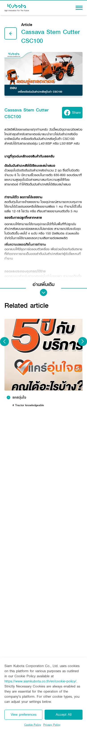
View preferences (23, 714)
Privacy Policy (51, 725)
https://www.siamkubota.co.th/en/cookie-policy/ (40, 681)
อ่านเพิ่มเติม (43, 284)
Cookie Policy (32, 725)
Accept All (63, 714)
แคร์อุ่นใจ (19, 397)
